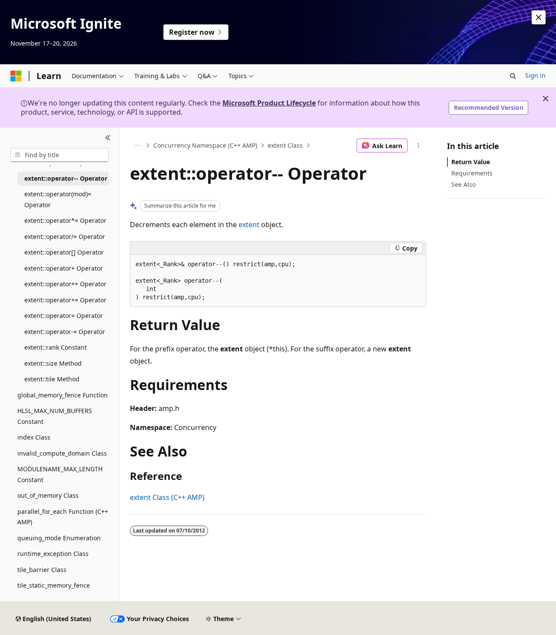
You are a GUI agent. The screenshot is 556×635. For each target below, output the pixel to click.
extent (248, 224)
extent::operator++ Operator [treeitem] (65, 284)
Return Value (470, 162)
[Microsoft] (16, 76)
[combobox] (59, 155)
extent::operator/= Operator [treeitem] (64, 236)
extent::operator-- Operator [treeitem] (65, 178)
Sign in (535, 75)
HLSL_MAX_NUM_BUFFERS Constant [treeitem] (54, 416)
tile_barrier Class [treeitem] (41, 570)
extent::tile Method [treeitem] (51, 379)
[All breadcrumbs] (137, 145)
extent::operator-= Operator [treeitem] (64, 331)
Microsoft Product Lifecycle (269, 103)
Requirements (472, 173)
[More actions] (418, 145)
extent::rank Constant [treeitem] (55, 347)
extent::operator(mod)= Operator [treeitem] (57, 199)
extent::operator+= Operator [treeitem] (65, 300)
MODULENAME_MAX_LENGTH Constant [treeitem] (60, 474)
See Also (463, 184)
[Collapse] (108, 138)
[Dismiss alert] (539, 17)
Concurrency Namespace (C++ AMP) (205, 145)
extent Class (285, 145)
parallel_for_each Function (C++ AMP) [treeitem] (62, 516)
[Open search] (513, 76)
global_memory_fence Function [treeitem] (62, 395)
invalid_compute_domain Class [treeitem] (62, 453)
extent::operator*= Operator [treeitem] (65, 220)
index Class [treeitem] (33, 437)
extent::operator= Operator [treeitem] (63, 315)
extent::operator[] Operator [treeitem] (64, 252)
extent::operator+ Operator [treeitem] (63, 268)
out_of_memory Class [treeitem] (48, 495)
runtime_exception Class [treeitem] (53, 553)
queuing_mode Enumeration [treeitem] (59, 538)
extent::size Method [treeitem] (53, 363)
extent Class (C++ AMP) (167, 497)
